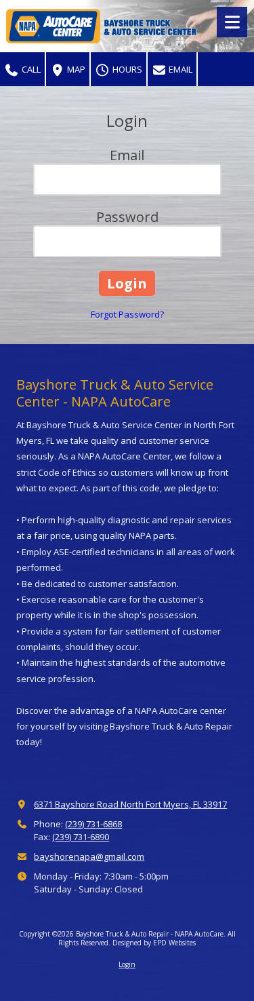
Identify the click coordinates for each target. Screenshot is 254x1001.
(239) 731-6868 (93, 824)
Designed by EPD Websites (154, 942)
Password (127, 217)
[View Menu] (232, 22)
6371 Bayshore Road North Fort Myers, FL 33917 (130, 804)
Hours (126, 69)
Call (30, 69)
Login (127, 964)
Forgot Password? (127, 314)
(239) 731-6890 (80, 837)
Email (179, 69)
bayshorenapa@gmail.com (89, 856)
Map (75, 69)
